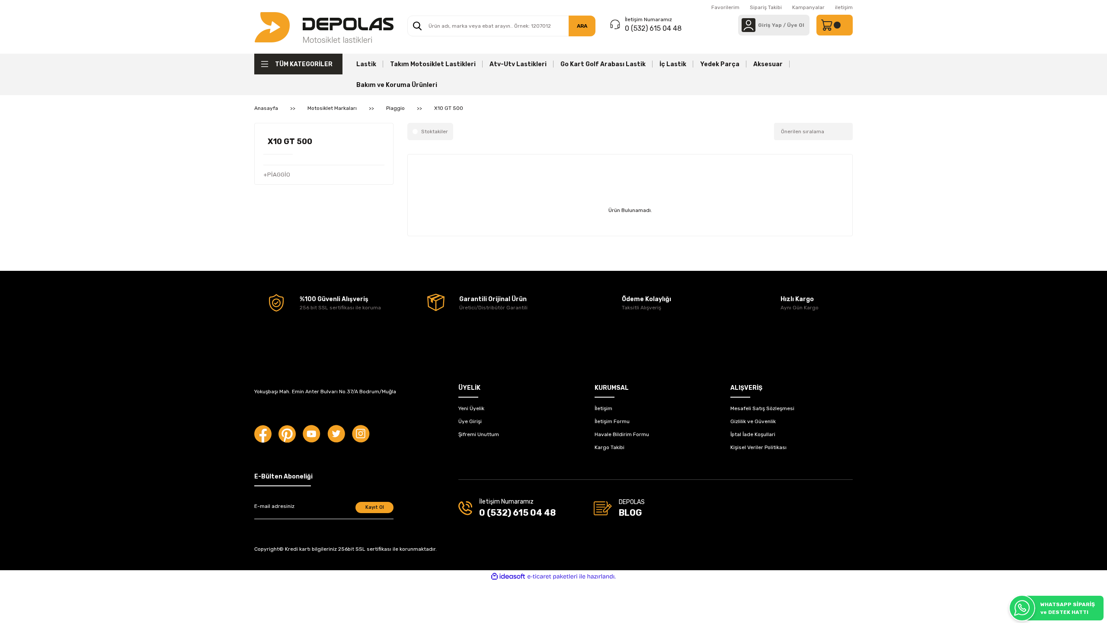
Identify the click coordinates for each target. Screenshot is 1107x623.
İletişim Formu (612, 421)
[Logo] (324, 27)
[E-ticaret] (552, 577)
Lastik (366, 64)
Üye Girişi (470, 421)
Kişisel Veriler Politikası (758, 447)
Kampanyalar (808, 7)
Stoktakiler (434, 131)
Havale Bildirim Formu (622, 434)
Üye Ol (795, 25)
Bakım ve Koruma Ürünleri (396, 85)
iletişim (844, 7)
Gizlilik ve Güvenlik (753, 421)
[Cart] (834, 25)
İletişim (603, 408)
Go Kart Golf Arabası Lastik (603, 64)
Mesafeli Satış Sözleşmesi (762, 408)
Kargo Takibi (609, 447)
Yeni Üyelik (471, 408)
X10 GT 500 (448, 108)
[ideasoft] (508, 576)
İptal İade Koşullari (752, 434)
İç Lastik (672, 64)
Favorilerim (725, 7)
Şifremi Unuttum (478, 434)
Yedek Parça (719, 64)
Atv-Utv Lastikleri (518, 64)
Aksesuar (768, 64)
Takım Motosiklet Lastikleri (433, 64)
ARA (582, 26)
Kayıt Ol (374, 507)
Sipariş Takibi (766, 7)
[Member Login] (748, 25)
